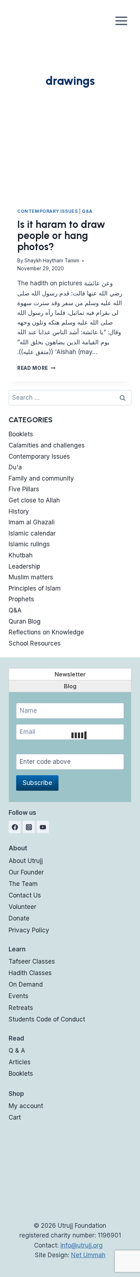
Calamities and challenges (47, 445)
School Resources (35, 643)
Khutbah (21, 555)
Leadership (24, 566)
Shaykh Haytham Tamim (51, 260)
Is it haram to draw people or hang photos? (61, 235)
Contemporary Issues (47, 211)
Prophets (21, 599)
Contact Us (25, 895)
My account (26, 1106)
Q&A (87, 211)
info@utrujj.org (81, 1245)
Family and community (41, 478)
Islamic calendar (32, 533)
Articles (20, 1062)
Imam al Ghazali (32, 522)
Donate (19, 918)
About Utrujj (26, 860)
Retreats (21, 1007)
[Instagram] (29, 827)
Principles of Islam (35, 588)
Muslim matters (31, 577)
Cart (15, 1117)
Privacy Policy (29, 930)
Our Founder (26, 872)
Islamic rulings (29, 544)
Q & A (17, 1050)
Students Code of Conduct (47, 1019)
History (19, 511)
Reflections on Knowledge (46, 632)
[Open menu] (121, 21)
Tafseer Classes (32, 961)
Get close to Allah (34, 500)
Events (18, 996)
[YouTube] (43, 827)
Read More (36, 368)
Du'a (15, 467)
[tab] (70, 674)
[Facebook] (15, 827)
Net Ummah (88, 1255)
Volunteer (22, 906)
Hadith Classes (30, 973)
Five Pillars (24, 489)
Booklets (21, 434)
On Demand (26, 984)
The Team (23, 883)
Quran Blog (25, 621)
